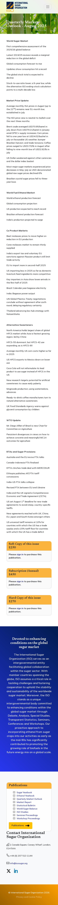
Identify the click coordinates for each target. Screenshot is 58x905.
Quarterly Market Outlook (28, 799)
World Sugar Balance (26, 808)
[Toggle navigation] (48, 6)
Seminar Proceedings (26, 815)
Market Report (23, 802)
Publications (18, 825)
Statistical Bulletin (25, 805)
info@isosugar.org (18, 863)
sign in (20, 554)
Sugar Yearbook (23, 792)
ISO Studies (21, 812)
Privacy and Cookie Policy (29, 897)
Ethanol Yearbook (24, 795)
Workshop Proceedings (27, 818)
